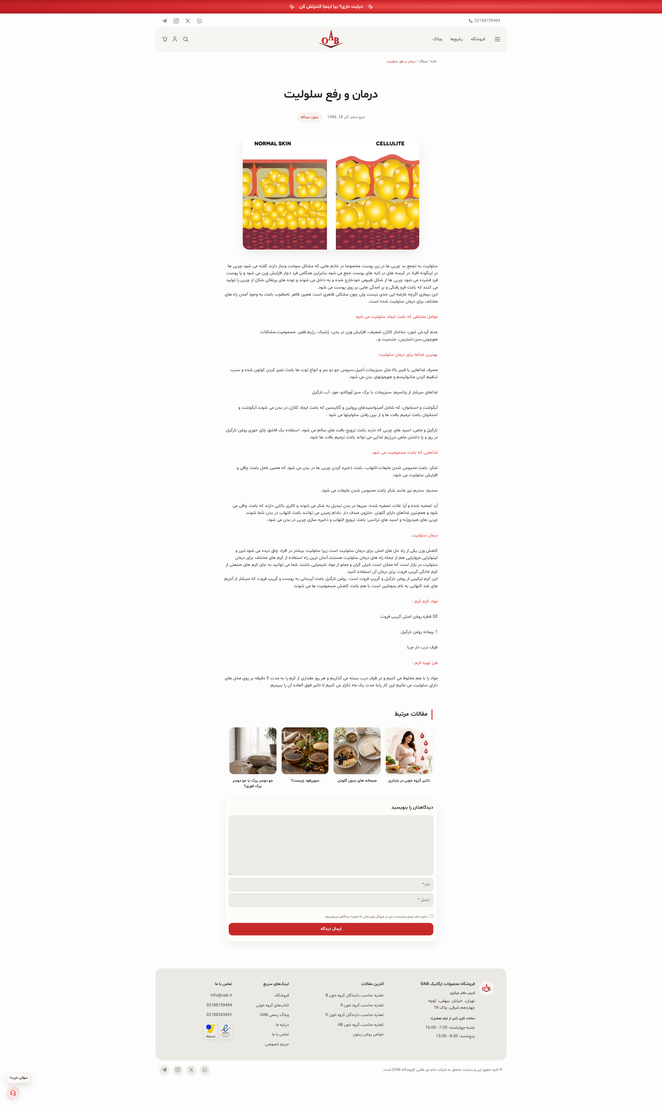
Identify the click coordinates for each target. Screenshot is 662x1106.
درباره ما (282, 1024)
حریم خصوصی (277, 1044)
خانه (433, 61)
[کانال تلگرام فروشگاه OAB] (164, 21)
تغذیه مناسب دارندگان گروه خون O (354, 1015)
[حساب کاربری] (175, 39)
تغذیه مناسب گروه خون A (362, 1005)
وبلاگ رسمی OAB (274, 1015)
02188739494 (219, 1005)
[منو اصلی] (497, 39)
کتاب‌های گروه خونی (272, 1005)
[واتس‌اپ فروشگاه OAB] (205, 1070)
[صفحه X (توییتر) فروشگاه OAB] (191, 1070)
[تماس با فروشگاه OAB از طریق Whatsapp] (199, 21)
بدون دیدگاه (310, 117)
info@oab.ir (221, 995)
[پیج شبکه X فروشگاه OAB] (188, 21)
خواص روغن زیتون (368, 1034)
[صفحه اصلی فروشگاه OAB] (331, 39)
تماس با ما (280, 1034)
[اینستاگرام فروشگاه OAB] (178, 1070)
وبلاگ (423, 61)
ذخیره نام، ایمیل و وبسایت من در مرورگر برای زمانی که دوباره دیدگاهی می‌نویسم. (376, 916)
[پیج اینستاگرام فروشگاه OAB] (176, 21)
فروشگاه (282, 995)
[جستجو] (186, 39)
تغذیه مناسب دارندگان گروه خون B (355, 995)
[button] (13, 1093)
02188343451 (219, 1015)
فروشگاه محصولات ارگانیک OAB (448, 984)
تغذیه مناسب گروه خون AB (361, 1024)
